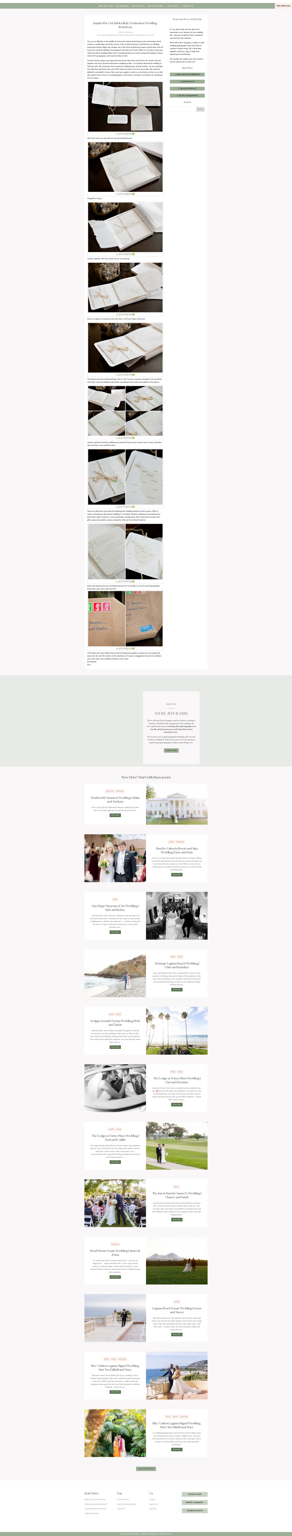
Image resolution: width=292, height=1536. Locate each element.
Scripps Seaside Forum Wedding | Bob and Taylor (115, 1023)
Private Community (194, 1502)
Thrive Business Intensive (95, 1504)
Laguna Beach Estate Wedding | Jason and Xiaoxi (176, 1310)
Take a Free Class (283, 6)
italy (144, 35)
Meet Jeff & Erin (106, 6)
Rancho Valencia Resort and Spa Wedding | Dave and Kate (177, 850)
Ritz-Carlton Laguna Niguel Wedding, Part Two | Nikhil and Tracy (115, 1368)
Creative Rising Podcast (95, 1509)
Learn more (171, 750)
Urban (115, 899)
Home (152, 1499)
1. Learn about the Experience (187, 74)
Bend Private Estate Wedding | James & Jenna (115, 1253)
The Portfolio (138, 6)
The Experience (122, 6)
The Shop (121, 1509)
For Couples (123, 1499)
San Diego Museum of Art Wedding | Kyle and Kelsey (115, 908)
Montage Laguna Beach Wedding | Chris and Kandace (177, 965)
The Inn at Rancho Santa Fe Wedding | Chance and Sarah (176, 1195)
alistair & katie (112, 35)
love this (150, 35)
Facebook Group (195, 1510)
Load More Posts (146, 1469)
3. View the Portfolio (187, 89)
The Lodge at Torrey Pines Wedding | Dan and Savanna (176, 1080)
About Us (153, 1504)
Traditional (120, 791)
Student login (194, 1494)
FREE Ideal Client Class (94, 1499)
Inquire (152, 1509)
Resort (171, 842)
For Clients (172, 6)
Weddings (129, 32)
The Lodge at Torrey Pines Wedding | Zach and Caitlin (115, 1138)
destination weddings (126, 35)
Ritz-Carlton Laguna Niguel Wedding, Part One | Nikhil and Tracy (177, 1425)
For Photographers (126, 1504)
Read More (115, 815)
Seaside (180, 957)
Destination (110, 791)
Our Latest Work (155, 6)
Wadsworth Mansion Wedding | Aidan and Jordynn (115, 800)
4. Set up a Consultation (187, 96)
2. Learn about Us (187, 81)
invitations (139, 35)
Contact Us (188, 6)
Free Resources (91, 1513)
